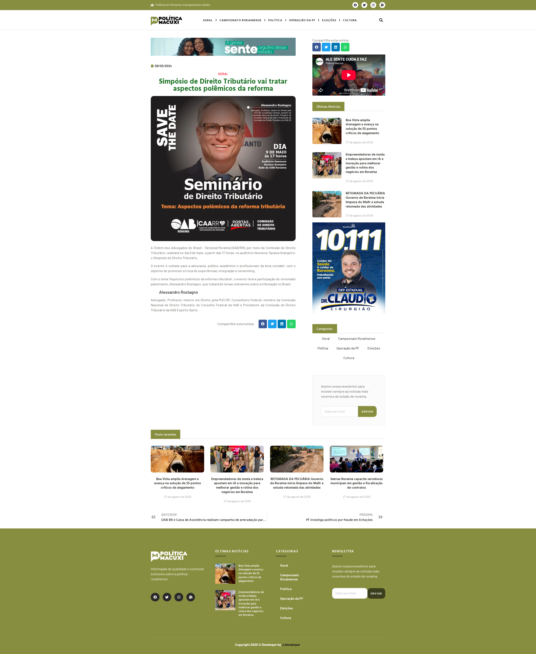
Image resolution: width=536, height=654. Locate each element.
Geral (208, 20)
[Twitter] (364, 5)
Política (275, 20)
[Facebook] (355, 5)
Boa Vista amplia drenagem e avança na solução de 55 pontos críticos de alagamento (362, 126)
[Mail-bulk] (382, 5)
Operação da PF (302, 20)
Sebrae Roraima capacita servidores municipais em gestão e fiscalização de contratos (356, 483)
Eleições (329, 20)
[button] (381, 20)
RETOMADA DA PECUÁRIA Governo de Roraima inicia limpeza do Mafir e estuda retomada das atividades (365, 200)
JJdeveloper (291, 644)
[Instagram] (373, 5)
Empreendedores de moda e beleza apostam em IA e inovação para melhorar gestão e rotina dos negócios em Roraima (365, 163)
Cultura (350, 20)
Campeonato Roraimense (240, 20)
